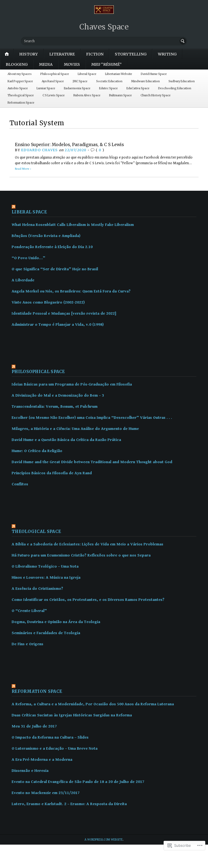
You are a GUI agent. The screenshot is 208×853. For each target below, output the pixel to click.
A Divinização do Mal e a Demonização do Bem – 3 (58, 395)
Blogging (17, 64)
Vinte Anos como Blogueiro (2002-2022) (48, 302)
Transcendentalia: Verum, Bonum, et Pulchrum (55, 406)
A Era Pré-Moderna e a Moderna (42, 759)
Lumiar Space (46, 88)
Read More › (23, 168)
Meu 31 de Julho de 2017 (34, 726)
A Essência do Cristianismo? (37, 588)
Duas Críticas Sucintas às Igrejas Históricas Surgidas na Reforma (72, 715)
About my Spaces (20, 74)
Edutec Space (108, 88)
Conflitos (20, 484)
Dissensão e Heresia (30, 770)
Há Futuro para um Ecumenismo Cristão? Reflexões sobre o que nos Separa (81, 555)
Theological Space (21, 95)
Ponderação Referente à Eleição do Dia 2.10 (52, 247)
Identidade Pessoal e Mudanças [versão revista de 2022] (64, 313)
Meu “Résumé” (106, 64)
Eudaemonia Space (77, 88)
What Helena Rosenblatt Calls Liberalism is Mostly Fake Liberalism (73, 224)
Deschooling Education (174, 88)
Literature (62, 54)
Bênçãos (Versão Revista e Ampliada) (46, 235)
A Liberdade (23, 280)
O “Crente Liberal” (29, 610)
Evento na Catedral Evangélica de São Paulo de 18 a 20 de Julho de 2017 (78, 781)
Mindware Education (145, 81)
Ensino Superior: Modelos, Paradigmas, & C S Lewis (69, 144)
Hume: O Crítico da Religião (37, 451)
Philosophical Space (54, 74)
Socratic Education (109, 81)
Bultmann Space (120, 95)
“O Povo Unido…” (28, 258)
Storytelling (131, 54)
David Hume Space (154, 74)
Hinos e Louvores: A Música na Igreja (46, 577)
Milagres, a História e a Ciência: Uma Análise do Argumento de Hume (75, 428)
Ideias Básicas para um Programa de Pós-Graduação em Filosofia (72, 384)
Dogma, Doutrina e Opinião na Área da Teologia (56, 622)
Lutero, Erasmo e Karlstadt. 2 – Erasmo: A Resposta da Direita (69, 804)
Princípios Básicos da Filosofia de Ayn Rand (52, 473)
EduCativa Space (138, 88)
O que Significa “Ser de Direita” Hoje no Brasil (55, 269)
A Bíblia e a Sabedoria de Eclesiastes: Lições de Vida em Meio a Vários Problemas (87, 544)
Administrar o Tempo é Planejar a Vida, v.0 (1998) (58, 324)
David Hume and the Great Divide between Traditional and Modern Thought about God (92, 462)
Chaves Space (104, 26)
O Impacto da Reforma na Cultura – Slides (50, 737)
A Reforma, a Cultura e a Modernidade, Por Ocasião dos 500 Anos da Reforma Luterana (93, 704)
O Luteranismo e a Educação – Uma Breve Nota (55, 748)
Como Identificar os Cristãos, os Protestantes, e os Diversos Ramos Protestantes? (88, 599)
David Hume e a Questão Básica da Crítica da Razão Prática (66, 439)
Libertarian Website (118, 74)
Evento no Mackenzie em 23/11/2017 (46, 793)
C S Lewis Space (54, 95)
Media (46, 64)
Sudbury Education (181, 81)
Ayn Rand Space (53, 81)
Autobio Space (18, 88)
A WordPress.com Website (103, 839)
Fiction (94, 54)
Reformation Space (21, 102)
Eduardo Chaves (39, 150)
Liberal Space (87, 74)
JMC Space (80, 81)
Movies (72, 64)
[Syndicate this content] (104, 207)
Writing (167, 54)
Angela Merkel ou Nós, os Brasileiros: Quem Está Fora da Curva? (71, 291)
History (28, 54)
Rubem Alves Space (86, 95)
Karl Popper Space (20, 81)
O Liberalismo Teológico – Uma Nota (45, 566)
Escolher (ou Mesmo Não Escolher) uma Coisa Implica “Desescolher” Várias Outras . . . (92, 417)
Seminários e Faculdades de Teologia (46, 633)
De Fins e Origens (27, 644)
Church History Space (156, 95)
